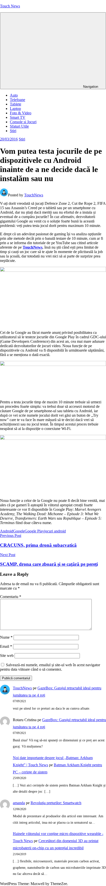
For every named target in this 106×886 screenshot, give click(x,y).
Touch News (10, 6)
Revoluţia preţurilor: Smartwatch (56, 803)
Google (19, 531)
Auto (14, 95)
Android (6, 531)
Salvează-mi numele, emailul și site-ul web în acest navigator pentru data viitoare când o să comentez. (50, 667)
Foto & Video (20, 113)
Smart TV (17, 117)
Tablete (15, 104)
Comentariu (10, 597)
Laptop (15, 108)
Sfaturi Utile (19, 126)
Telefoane (17, 100)
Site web (7, 655)
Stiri (13, 131)
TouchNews (33, 195)
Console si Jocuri (23, 122)
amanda (19, 803)
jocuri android (55, 531)
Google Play (34, 531)
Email (6, 646)
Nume (6, 637)
